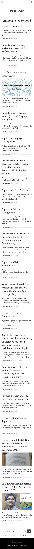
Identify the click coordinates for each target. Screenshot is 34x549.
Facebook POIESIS (27, 2)
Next (24, 535)
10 (19, 535)
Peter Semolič (6, 38)
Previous (10, 531)
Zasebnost (24, 545)
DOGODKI (14, 106)
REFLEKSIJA (14, 66)
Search (31, 2)
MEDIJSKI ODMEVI (16, 360)
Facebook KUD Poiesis (23, 2)
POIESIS (17, 10)
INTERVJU (14, 38)
